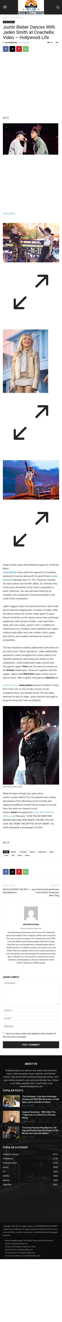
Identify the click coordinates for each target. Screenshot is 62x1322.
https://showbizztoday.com (31, 928)
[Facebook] (6, 49)
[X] (12, 49)
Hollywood (42, 852)
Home (5, 17)
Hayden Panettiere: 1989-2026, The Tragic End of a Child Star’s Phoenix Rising (39, 1115)
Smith (19, 855)
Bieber (13, 852)
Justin (6, 855)
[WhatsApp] (26, 49)
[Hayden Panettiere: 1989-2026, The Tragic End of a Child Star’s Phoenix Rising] (11, 1117)
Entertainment (16, 17)
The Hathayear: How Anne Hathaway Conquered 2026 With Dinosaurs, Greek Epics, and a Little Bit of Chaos (40, 1099)
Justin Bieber (10, 572)
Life (13, 855)
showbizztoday (11, 42)
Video (27, 855)
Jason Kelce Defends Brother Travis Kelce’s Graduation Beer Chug (45, 892)
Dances (32, 852)
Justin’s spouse (11, 685)
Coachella (23, 852)
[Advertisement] (31, 1290)
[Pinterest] (19, 49)
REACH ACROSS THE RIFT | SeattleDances (16, 891)
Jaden (52, 852)
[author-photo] (31, 920)
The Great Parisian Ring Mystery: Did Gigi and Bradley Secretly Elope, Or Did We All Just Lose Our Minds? (40, 1130)
